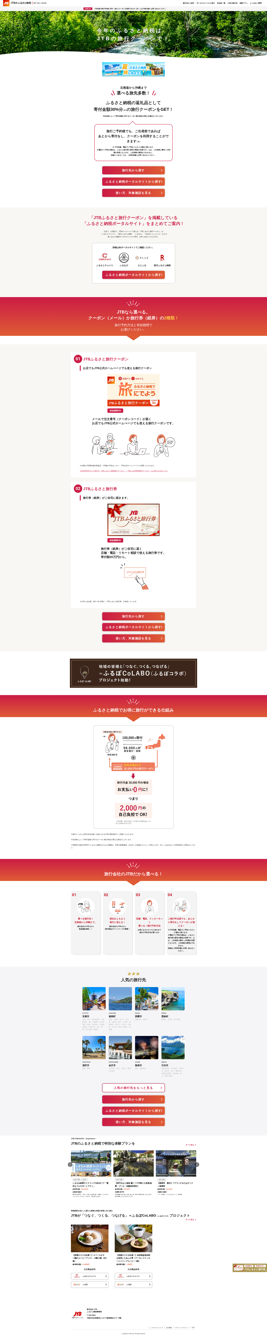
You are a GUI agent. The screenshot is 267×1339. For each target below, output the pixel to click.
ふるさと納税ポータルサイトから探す (134, 181)
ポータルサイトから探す (206, 3)
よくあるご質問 (256, 3)
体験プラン (244, 3)
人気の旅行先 (232, 3)
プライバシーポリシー (181, 1327)
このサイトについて (157, 1327)
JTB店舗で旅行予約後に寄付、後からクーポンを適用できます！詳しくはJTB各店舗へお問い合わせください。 (130, 9)
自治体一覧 (221, 3)
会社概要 (169, 1327)
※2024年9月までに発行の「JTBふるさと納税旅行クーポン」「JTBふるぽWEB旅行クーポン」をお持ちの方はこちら (124, 471)
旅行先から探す (189, 3)
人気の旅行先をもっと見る (133, 1087)
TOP (193, 1327)
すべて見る (190, 1145)
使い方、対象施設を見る (133, 192)
